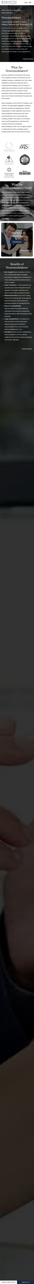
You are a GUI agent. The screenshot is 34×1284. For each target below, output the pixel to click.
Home (4, 10)
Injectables (17, 10)
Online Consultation (8, 1282)
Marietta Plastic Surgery (9, 28)
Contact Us (25, 1282)
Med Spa (9, 10)
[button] (28, 2)
